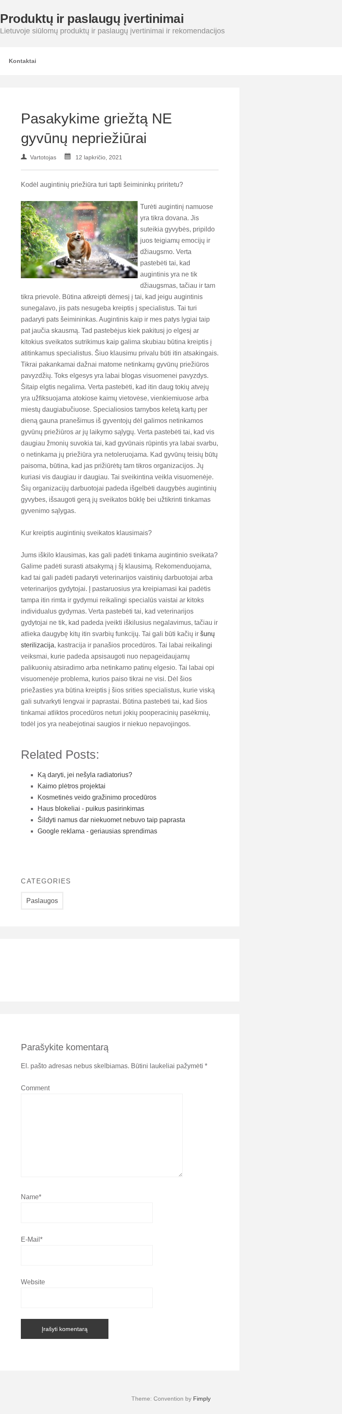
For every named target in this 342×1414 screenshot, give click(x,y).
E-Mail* (32, 1239)
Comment (35, 1088)
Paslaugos (42, 900)
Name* (31, 1196)
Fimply (202, 1398)
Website (33, 1282)
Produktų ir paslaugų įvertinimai (92, 18)
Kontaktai (22, 61)
